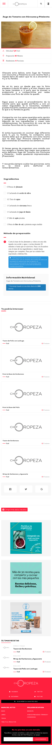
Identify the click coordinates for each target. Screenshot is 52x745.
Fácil (7, 343)
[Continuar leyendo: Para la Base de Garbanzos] (26, 360)
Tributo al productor (8, 722)
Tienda (3, 718)
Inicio (3, 711)
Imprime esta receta (15, 509)
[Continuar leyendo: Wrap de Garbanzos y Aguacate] (26, 460)
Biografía (30, 711)
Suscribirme (40, 739)
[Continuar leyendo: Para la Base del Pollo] (26, 393)
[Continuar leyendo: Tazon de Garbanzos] (26, 426)
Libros (3, 714)
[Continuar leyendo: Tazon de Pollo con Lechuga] (26, 326)
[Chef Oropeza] (19, 3)
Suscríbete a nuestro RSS (27, 701)
